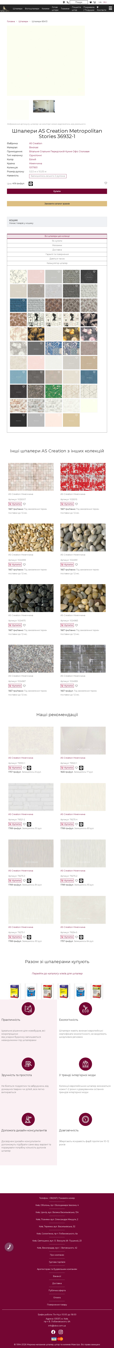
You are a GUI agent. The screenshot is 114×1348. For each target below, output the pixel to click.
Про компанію (57, 1255)
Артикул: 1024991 (69, 560)
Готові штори (55, 8)
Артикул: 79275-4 (68, 819)
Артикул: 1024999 (17, 560)
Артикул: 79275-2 (68, 876)
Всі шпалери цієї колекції (57, 236)
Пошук (78, 2)
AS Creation (35, 143)
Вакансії (57, 1276)
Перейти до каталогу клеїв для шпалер (57, 973)
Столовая (84, 151)
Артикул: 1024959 (69, 681)
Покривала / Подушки (88, 8)
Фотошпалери (32, 8)
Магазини (57, 245)
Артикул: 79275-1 (16, 932)
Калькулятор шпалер (57, 263)
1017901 (33, 167)
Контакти (101, 10)
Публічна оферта (57, 1290)
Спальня (45, 151)
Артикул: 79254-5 (68, 932)
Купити (57, 191)
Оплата (57, 1297)
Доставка (57, 250)
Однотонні (35, 155)
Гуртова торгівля (57, 1262)
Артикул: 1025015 (68, 499)
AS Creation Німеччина (20, 757)
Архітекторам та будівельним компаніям (57, 1269)
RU (104, 2)
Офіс (75, 151)
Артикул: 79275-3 (16, 876)
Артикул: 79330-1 (16, 763)
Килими (45, 8)
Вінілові (33, 147)
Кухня (68, 151)
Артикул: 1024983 (69, 620)
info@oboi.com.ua (57, 1325)
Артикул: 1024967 (17, 681)
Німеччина (35, 163)
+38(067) (62, 1198)
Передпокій (57, 151)
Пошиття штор (76, 8)
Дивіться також (57, 258)
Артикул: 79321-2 (16, 819)
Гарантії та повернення (57, 254)
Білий (32, 159)
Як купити (57, 241)
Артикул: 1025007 (17, 499)
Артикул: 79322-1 (68, 763)
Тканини (65, 8)
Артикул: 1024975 (17, 620)
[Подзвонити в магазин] (68, 2)
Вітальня (34, 151)
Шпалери (17, 8)
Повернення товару (57, 1304)
